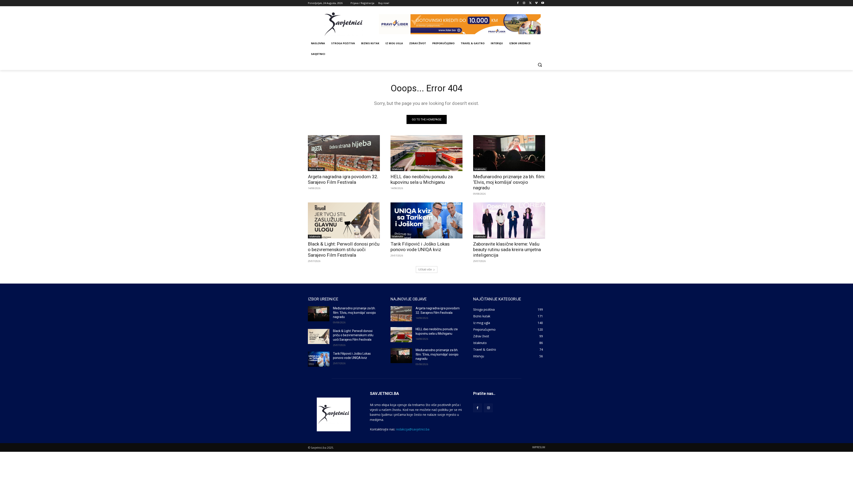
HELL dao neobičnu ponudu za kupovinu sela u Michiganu (422, 179)
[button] (539, 64)
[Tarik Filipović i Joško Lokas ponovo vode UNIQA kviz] (426, 220)
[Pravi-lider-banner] (462, 24)
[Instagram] (524, 3)
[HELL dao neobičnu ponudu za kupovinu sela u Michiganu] (426, 153)
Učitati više (425, 269)
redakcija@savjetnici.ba (412, 429)
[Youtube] (542, 3)
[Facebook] (517, 3)
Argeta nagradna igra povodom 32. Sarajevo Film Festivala (343, 179)
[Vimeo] (536, 3)
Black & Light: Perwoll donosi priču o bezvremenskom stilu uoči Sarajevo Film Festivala (343, 249)
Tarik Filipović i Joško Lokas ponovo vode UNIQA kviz (420, 246)
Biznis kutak (316, 169)
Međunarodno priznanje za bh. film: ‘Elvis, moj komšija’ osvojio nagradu (509, 182)
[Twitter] (530, 3)
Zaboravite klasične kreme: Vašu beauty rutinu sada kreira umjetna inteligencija (507, 249)
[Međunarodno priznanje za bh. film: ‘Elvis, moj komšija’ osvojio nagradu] (509, 153)
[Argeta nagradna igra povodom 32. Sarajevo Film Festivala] (344, 153)
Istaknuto (397, 169)
